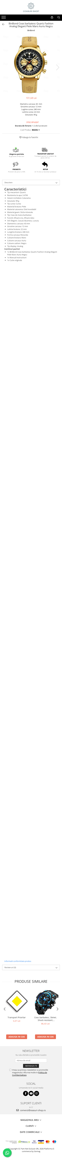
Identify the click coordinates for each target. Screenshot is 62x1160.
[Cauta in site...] (59, 17)
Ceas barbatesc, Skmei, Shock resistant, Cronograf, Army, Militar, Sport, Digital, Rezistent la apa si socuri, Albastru (45, 1019)
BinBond (31, 30)
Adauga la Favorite (29, 137)
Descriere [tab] (8, 182)
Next (57, 67)
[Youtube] (31, 1093)
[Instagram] (36, 1093)
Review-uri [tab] (10, 967)
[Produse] (3, 18)
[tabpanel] (31, 64)
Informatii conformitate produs (17, 961)
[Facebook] (25, 1093)
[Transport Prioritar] (17, 1001)
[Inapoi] (2, 24)
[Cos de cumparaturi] (52, 17)
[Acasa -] (31, 7)
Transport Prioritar (17, 1017)
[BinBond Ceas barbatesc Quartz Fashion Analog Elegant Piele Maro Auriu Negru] (31, 64)
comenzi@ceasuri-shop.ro (32, 1110)
